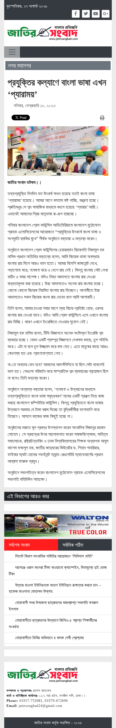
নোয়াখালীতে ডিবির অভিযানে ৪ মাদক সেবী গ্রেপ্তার (49, 637)
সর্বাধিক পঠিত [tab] (73, 545)
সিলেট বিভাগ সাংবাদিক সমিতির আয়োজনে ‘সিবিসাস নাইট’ (53, 556)
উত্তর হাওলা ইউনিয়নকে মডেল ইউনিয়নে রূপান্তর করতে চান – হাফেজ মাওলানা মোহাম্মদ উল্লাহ (55, 588)
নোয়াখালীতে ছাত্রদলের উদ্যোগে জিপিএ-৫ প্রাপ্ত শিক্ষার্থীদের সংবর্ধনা (53, 623)
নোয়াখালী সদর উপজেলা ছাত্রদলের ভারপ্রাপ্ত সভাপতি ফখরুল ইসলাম (53, 605)
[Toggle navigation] (12, 52)
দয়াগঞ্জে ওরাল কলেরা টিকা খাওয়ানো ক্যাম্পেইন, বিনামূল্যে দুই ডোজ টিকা (58, 570)
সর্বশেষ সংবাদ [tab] (19, 545)
